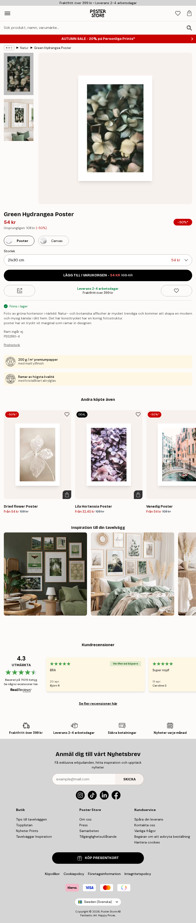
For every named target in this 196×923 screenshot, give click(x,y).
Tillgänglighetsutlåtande (98, 836)
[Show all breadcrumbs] (9, 47)
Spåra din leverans (148, 819)
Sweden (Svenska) (98, 902)
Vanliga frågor (145, 831)
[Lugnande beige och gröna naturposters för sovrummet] (132, 574)
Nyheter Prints (27, 831)
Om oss (85, 819)
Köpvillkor (52, 874)
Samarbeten (89, 831)
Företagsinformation (104, 874)
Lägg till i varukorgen (98, 275)
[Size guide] (19, 290)
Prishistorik (12, 345)
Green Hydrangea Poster (52, 48)
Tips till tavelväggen (31, 819)
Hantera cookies (147, 842)
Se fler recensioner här (98, 703)
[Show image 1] (18, 74)
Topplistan (24, 825)
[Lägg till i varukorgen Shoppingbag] (67, 494)
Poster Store (109, 911)
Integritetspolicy (138, 874)
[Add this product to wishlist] (176, 290)
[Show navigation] (7, 13)
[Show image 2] (18, 120)
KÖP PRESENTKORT (102, 858)
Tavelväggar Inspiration (34, 836)
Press (83, 825)
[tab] (178, 13)
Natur (24, 48)
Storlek (9, 251)
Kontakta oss (144, 825)
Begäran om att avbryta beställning (162, 836)
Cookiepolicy (74, 874)
